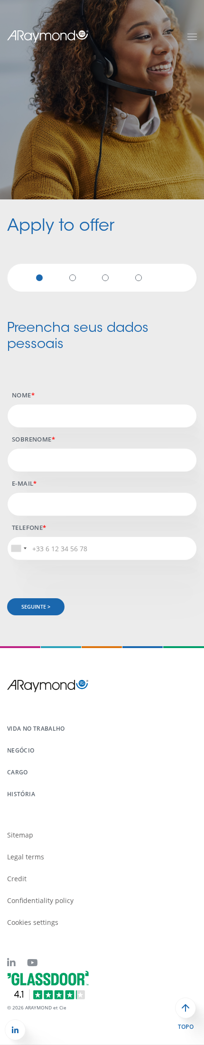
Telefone (27, 527)
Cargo (17, 772)
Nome (21, 395)
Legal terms (25, 856)
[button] (15, 1029)
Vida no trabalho (36, 729)
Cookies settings (32, 922)
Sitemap (20, 834)
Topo (186, 1027)
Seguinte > (35, 606)
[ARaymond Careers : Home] (48, 36)
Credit (17, 878)
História (21, 794)
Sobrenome (32, 439)
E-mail (22, 483)
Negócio (21, 750)
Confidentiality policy (40, 900)
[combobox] (18, 548)
